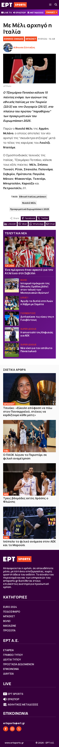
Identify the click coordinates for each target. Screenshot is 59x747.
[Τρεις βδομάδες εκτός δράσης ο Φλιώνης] (29, 479)
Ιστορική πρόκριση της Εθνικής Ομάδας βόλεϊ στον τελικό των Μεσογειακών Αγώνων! (35, 288)
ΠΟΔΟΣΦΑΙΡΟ (11, 611)
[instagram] (12, 728)
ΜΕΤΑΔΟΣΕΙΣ (37, 12)
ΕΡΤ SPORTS (15, 694)
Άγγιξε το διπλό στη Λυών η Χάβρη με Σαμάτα (36, 302)
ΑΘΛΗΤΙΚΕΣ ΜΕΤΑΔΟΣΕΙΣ (23, 704)
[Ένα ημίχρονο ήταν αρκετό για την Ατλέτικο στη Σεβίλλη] (29, 252)
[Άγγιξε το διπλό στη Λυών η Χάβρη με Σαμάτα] (12, 303)
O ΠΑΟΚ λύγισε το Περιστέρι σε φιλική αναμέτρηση (25, 456)
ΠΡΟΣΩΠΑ (9, 630)
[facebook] (5, 728)
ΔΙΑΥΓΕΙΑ (8, 673)
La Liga (10, 265)
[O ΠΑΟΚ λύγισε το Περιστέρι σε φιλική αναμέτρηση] (29, 436)
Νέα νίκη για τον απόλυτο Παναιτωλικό (36, 349)
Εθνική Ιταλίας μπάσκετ (32, 196)
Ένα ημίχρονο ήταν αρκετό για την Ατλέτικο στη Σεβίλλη (29, 271)
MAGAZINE (9, 625)
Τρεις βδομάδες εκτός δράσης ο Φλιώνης (25, 500)
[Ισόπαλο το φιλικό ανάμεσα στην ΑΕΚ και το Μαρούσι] (29, 523)
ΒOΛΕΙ (23, 279)
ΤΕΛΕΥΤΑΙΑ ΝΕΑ (16, 233)
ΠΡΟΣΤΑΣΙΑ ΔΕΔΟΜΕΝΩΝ (18, 664)
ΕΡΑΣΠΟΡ (21, 12)
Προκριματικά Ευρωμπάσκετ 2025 (29, 209)
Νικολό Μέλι (29, 202)
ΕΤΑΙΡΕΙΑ (8, 650)
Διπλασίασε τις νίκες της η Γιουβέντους (37, 318)
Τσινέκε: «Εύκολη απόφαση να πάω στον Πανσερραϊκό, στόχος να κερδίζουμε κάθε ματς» (27, 411)
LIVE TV (8, 12)
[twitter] (18, 728)
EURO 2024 (10, 607)
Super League (28, 328)
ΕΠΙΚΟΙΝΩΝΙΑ (11, 669)
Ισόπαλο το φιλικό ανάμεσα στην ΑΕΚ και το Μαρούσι (29, 543)
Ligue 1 (24, 297)
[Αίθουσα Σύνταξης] (8, 47)
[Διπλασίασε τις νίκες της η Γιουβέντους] (12, 319)
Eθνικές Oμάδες (13, 38)
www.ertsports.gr (14, 743)
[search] (56, 4)
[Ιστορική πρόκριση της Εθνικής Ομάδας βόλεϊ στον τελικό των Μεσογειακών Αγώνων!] (12, 285)
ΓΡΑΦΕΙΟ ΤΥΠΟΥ (13, 655)
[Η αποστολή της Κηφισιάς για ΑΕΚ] (12, 334)
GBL (6, 450)
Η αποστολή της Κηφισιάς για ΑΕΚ (36, 334)
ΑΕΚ (6, 494)
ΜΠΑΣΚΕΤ (31, 38)
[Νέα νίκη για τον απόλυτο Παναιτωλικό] (12, 350)
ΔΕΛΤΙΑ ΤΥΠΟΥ (12, 659)
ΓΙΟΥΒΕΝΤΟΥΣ (28, 313)
